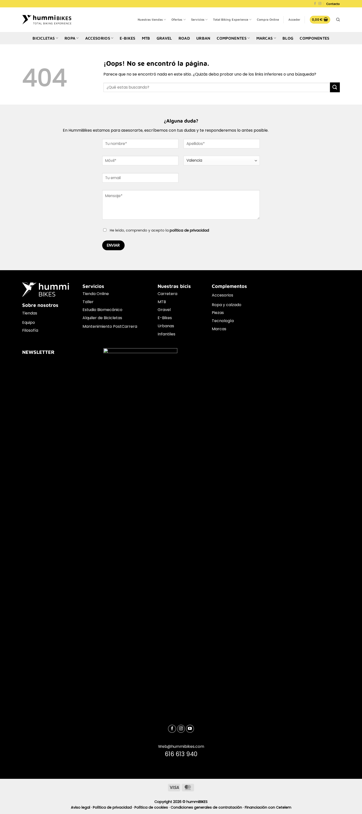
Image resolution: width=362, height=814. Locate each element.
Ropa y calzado (226, 305)
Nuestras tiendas (150, 19)
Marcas (219, 329)
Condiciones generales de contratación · (208, 807)
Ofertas (176, 19)
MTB (146, 38)
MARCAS (264, 38)
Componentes (314, 38)
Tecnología (223, 321)
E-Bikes (165, 318)
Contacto (333, 4)
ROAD (184, 38)
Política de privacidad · (113, 807)
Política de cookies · (152, 807)
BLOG (287, 38)
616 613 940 (181, 754)
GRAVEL (164, 38)
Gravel (164, 310)
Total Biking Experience (230, 19)
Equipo (28, 322)
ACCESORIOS (97, 38)
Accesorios (222, 295)
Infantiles (166, 334)
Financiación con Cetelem (268, 807)
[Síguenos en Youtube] (190, 729)
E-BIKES (127, 38)
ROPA (70, 38)
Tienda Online (95, 294)
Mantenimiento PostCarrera (109, 326)
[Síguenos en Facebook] (314, 3)
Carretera (167, 294)
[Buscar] (338, 19)
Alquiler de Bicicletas (102, 318)
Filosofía (30, 330)
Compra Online (268, 19)
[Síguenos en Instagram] (319, 3)
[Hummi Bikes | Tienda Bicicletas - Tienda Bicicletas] (46, 19)
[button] (294, 19)
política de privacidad (189, 230)
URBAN (203, 38)
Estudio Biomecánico (102, 310)
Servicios (197, 19)
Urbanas (166, 326)
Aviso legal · (82, 807)
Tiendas (29, 313)
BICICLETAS (44, 38)
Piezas (218, 312)
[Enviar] (335, 87)
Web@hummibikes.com (181, 746)
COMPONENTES (232, 38)
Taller (88, 302)
